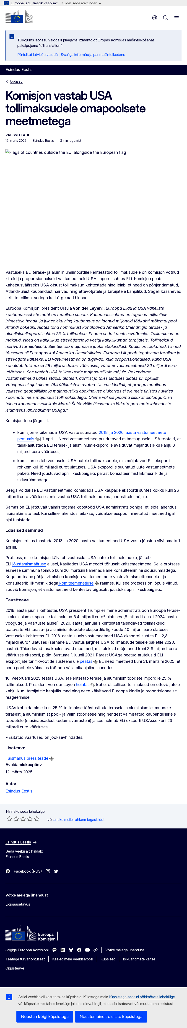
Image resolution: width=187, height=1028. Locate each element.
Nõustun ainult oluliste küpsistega (111, 1016)
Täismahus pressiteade (26, 758)
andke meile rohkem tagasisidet (78, 819)
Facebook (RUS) (28, 871)
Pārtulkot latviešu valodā (37, 54)
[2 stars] (13, 819)
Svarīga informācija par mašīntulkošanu (93, 54)
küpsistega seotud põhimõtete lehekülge (142, 997)
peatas (86, 661)
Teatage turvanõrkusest (25, 959)
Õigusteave (14, 968)
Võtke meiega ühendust (124, 950)
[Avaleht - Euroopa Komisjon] (19, 16)
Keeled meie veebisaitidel (72, 959)
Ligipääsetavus (17, 904)
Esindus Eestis (18, 791)
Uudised (16, 81)
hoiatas (83, 684)
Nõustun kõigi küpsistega (45, 1016)
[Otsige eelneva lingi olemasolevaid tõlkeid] (37, 439)
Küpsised (108, 959)
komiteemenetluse (76, 583)
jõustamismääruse (29, 564)
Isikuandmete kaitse (139, 959)
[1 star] (9, 819)
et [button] (155, 18)
